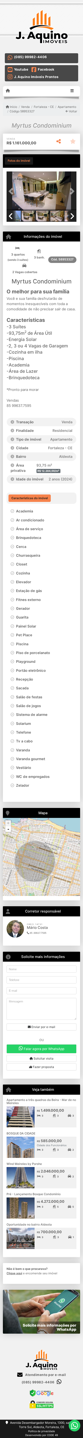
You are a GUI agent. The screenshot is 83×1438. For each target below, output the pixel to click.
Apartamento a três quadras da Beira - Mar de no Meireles (41, 1101)
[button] (12, 191)
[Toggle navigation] (72, 91)
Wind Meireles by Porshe (24, 1164)
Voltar (72, 111)
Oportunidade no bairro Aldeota (29, 1224)
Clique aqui (14, 1273)
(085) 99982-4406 (30, 57)
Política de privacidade (41, 1431)
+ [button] (8, 823)
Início (13, 107)
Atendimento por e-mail (45, 1375)
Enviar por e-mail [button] (43, 1027)
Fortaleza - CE (44, 107)
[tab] (19, 161)
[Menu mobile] (8, 90)
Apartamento (67, 107)
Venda (25, 107)
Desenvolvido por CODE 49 (41, 1435)
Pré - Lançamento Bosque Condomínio (34, 1194)
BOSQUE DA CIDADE (21, 1133)
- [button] (8, 829)
